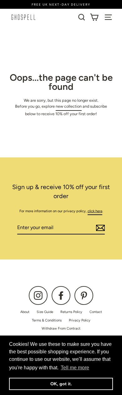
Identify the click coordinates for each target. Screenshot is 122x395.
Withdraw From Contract (61, 328)
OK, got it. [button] (61, 383)
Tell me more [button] (75, 367)
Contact (95, 312)
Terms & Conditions (47, 320)
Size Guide (45, 312)
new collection (69, 106)
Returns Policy (71, 312)
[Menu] (108, 17)
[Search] (81, 17)
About (24, 312)
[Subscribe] (99, 227)
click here (95, 211)
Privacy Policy (79, 320)
